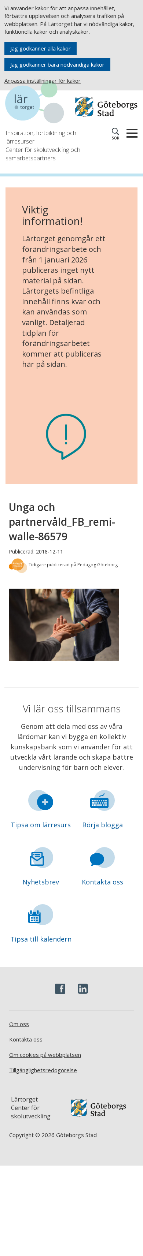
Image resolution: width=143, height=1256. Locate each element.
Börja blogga (102, 824)
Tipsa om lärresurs (41, 824)
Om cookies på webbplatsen (45, 1054)
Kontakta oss (102, 881)
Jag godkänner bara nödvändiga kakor (57, 64)
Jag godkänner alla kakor (40, 48)
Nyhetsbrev (40, 881)
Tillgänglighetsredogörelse (43, 1070)
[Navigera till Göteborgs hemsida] (106, 107)
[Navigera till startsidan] (39, 103)
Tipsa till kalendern (41, 939)
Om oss (19, 1024)
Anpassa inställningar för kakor (42, 80)
